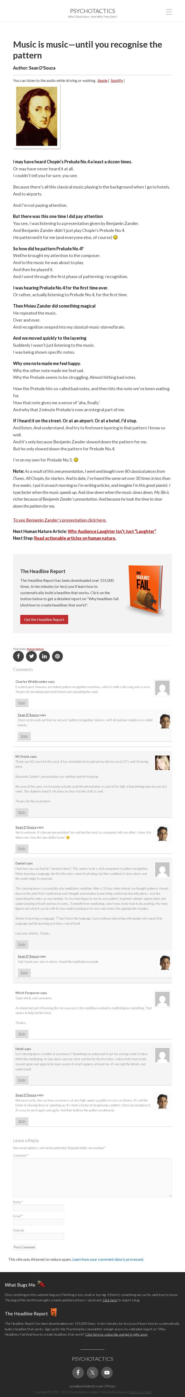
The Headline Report (26, 1313)
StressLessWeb (140, 1392)
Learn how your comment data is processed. (108, 1259)
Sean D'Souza (28, 715)
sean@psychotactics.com (86, 1386)
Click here (110, 1300)
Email (18, 1216)
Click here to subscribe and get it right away (116, 1334)
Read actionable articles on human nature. (75, 538)
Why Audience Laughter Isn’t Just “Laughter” (112, 531)
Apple (102, 80)
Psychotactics (92, 10)
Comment (20, 1155)
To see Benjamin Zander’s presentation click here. (59, 520)
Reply (22, 703)
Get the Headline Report (44, 619)
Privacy (111, 1386)
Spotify (117, 80)
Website (18, 1230)
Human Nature (35, 648)
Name (18, 1202)
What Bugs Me (20, 1284)
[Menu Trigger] (169, 11)
